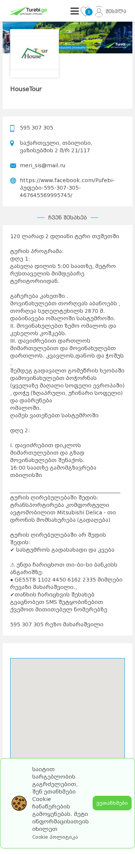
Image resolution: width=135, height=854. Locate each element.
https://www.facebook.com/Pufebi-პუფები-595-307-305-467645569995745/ (67, 187)
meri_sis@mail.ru (42, 165)
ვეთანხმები (112, 803)
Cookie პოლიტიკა (55, 837)
